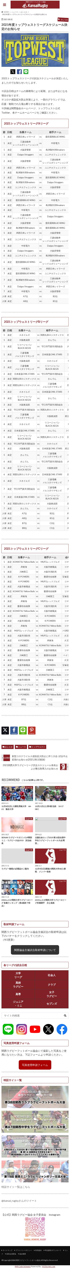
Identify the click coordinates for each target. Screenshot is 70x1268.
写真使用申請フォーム (35, 1064)
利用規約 (38, 1250)
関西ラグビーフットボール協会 (28, 1260)
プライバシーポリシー (24, 1250)
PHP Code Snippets (23, 1266)
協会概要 (22, 1254)
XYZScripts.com (48, 1266)
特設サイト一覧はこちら (15, 1186)
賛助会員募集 (11, 1254)
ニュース (22, 747)
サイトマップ (7, 1250)
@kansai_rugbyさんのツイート (19, 1200)
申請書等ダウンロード (53, 1250)
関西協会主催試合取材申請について (35, 949)
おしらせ (9, 747)
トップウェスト (38, 747)
